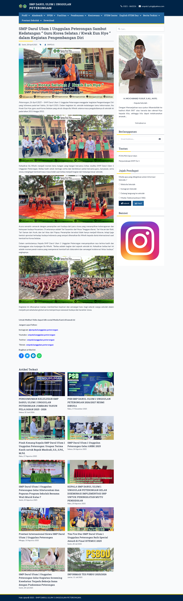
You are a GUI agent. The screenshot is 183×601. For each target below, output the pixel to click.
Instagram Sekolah (129, 189)
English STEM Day (129, 15)
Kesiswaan (94, 15)
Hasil (139, 203)
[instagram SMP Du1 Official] (140, 241)
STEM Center (111, 15)
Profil (24, 15)
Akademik (37, 15)
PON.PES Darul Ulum (128, 156)
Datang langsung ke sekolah (133, 193)
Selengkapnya (140, 123)
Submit (126, 203)
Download (49, 20)
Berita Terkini (150, 15)
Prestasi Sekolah (30, 20)
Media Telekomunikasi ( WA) (133, 198)
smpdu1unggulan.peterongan (44, 330)
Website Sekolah (128, 184)
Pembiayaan (77, 15)
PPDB (50, 15)
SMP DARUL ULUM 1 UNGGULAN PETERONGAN (58, 597)
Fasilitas (61, 15)
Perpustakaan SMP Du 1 (129, 161)
